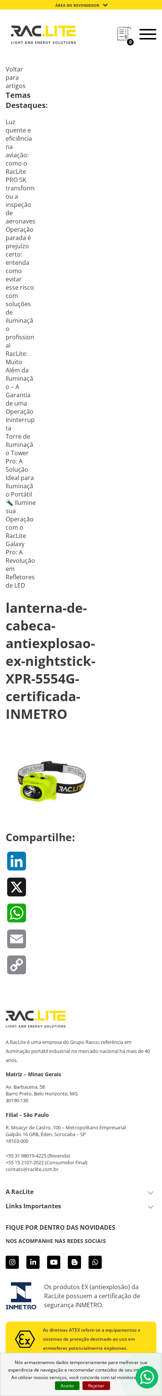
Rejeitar (96, 1385)
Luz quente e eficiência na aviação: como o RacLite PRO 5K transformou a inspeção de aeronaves (20, 171)
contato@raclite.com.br (32, 1169)
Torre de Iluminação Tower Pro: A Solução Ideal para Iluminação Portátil (20, 465)
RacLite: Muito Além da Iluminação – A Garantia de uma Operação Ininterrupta (20, 390)
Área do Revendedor (77, 5)
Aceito (67, 1385)
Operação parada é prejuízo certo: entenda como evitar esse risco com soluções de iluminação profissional (20, 287)
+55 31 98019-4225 (26, 1155)
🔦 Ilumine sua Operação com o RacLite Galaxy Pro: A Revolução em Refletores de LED (21, 543)
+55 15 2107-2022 (25, 1162)
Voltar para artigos (16, 77)
